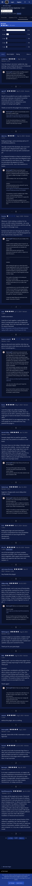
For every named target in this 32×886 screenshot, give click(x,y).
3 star (3, 38)
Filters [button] (28, 54)
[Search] (29, 2)
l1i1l (2, 525)
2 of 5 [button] (16, 838)
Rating (18, 54)
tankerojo (4, 59)
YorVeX (3, 745)
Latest (3, 54)
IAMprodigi (4, 583)
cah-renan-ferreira (7, 569)
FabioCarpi (4, 487)
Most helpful (10, 54)
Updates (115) (13, 17)
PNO (2, 655)
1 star (3, 47)
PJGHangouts (5, 632)
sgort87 (3, 91)
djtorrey (4, 136)
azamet (3, 715)
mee (2, 311)
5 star (3, 30)
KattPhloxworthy (6, 791)
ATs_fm (3, 547)
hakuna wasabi (6, 339)
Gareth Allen (5, 432)
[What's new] (25, 2)
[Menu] (2, 2)
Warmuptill (5, 13)
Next (21, 838)
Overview (4, 17)
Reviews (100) (23, 17)
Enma (3, 405)
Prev (11, 838)
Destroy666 (5, 729)
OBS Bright (5, 871)
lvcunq (3, 216)
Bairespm (4, 767)
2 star (3, 43)
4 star (3, 34)
